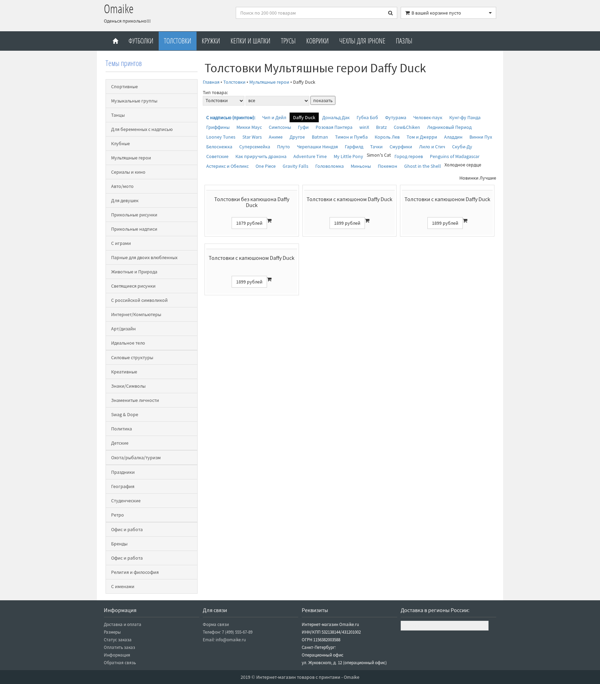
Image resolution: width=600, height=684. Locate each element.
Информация (117, 655)
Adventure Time (310, 156)
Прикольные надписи (134, 229)
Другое (297, 137)
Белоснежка (219, 146)
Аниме (276, 137)
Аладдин (453, 137)
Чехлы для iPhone (362, 41)
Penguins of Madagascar (455, 156)
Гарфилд (354, 146)
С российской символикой (139, 300)
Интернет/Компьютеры (136, 314)
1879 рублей (249, 223)
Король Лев (387, 137)
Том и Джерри (422, 137)
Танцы (118, 115)
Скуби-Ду (462, 146)
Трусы (288, 41)
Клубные (120, 143)
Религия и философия (135, 572)
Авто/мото (122, 186)
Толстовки (177, 41)
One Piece (266, 166)
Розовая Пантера (334, 127)
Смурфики (401, 146)
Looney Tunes (220, 137)
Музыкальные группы (134, 101)
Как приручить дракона (260, 156)
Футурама (395, 117)
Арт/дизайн (123, 328)
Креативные (124, 372)
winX (364, 127)
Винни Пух (480, 137)
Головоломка (329, 166)
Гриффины (218, 127)
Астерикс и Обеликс (227, 166)
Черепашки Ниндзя (317, 146)
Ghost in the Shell (422, 166)
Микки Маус (249, 127)
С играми (121, 243)
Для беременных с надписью (142, 129)
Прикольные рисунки (134, 215)
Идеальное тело (128, 343)
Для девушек (125, 200)
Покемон (387, 166)
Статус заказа (118, 640)
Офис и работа (127, 529)
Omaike (119, 8)
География (122, 486)
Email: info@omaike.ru (224, 640)
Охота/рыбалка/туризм (136, 457)
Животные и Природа (134, 272)
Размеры (112, 632)
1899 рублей (347, 223)
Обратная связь (120, 663)
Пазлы (404, 41)
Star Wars (252, 137)
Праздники (123, 472)
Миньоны (361, 166)
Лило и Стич (432, 146)
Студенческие (126, 500)
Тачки (376, 146)
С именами (122, 586)
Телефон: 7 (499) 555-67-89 (227, 632)
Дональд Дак (336, 117)
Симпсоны (280, 127)
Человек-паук (427, 117)
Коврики (317, 41)
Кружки (211, 41)
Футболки (140, 41)
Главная (211, 82)
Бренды (119, 544)
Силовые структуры (132, 357)
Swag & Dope (124, 414)
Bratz (381, 127)
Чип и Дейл (274, 117)
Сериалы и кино (128, 172)
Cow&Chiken (407, 127)
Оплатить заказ (119, 647)
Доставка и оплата (122, 624)
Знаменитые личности (135, 400)
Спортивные (124, 86)
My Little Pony (348, 156)
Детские (119, 443)
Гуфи (303, 127)
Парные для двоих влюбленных (144, 257)
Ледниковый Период (449, 127)
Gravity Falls (295, 166)
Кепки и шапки (250, 41)
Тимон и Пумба (351, 137)
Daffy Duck (304, 117)
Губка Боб (367, 117)
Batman (320, 137)
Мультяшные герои (131, 158)
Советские (217, 156)
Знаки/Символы (128, 386)
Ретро (117, 515)
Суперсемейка (254, 146)
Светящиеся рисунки (133, 286)
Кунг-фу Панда (465, 117)
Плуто (283, 146)
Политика (121, 429)
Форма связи (216, 624)
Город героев (408, 156)
